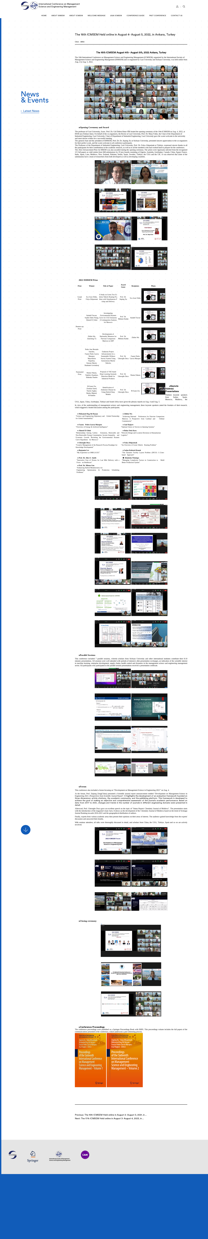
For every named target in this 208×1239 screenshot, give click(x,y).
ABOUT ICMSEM (76, 15)
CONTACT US (176, 15)
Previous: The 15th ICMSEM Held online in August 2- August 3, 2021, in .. (110, 1115)
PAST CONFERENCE (157, 15)
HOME (44, 15)
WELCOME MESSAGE (96, 15)
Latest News (31, 111)
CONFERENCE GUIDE (135, 15)
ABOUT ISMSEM (58, 15)
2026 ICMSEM (116, 15)
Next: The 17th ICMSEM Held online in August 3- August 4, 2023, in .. (109, 1118)
